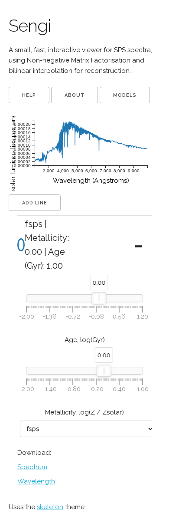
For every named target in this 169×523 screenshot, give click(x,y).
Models (124, 95)
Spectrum (32, 467)
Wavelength (36, 481)
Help (29, 95)
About (74, 95)
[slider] (99, 298)
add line (34, 203)
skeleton (50, 507)
